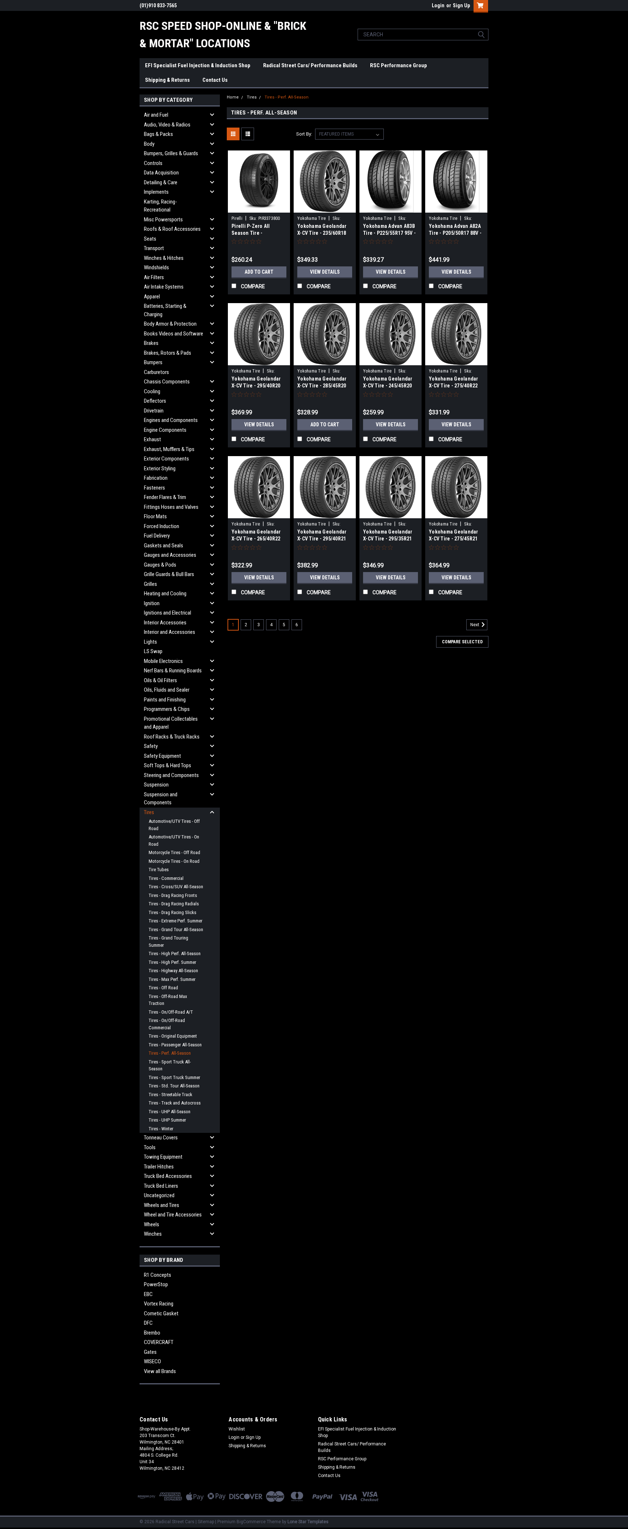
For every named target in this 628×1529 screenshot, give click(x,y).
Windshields (156, 267)
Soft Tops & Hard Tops (167, 765)
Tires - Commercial (166, 878)
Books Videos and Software (173, 333)
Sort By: (304, 134)
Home (233, 97)
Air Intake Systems (164, 286)
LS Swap (153, 651)
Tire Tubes (159, 869)
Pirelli (237, 218)
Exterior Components (166, 458)
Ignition (152, 603)
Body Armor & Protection (170, 324)
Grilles (150, 584)
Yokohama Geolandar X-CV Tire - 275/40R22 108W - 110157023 (453, 385)
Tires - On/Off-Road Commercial (167, 1024)
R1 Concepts (157, 1275)
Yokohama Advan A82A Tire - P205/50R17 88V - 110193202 (455, 233)
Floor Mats (155, 516)
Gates (150, 1352)
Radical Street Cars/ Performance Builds (310, 65)
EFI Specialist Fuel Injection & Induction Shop (197, 65)
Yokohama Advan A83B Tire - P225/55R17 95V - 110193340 (389, 233)
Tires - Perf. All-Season (170, 1053)
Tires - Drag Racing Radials (174, 903)
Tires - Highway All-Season (173, 970)
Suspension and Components (160, 798)
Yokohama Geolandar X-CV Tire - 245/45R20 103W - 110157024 (387, 385)
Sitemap (206, 1521)
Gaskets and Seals (163, 545)
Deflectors (155, 401)
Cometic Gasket (161, 1313)
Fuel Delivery (157, 535)
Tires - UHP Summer (167, 1120)
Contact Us (215, 80)
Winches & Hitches (164, 258)
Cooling (152, 391)
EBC (148, 1294)
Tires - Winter (161, 1128)
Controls (153, 163)
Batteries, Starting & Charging (165, 310)
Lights (150, 642)
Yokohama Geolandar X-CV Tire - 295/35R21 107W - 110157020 (387, 538)
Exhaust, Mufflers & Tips (169, 449)
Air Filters (154, 277)
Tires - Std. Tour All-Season (174, 1086)
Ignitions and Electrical (167, 612)
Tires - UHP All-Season (169, 1111)
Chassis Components (167, 381)
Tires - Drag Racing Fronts (173, 895)
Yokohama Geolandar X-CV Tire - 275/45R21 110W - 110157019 (453, 538)
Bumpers (153, 362)
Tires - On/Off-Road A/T (171, 1012)
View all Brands (160, 1371)
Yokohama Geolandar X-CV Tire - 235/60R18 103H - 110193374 (322, 233)
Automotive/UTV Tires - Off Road (174, 824)
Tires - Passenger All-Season (175, 1044)
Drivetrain (154, 410)
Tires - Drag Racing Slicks (172, 912)
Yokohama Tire (311, 218)
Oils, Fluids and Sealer (166, 690)
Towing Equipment (163, 1157)
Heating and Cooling (165, 593)
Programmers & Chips (167, 709)
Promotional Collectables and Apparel (171, 723)
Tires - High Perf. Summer (172, 962)
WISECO (152, 1361)
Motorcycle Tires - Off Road (174, 852)
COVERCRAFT (158, 1342)
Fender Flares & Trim (165, 497)
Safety (151, 746)
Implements (156, 192)
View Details (325, 272)
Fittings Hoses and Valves (171, 507)
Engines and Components (171, 420)
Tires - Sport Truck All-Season (170, 1065)
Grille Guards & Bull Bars (169, 574)
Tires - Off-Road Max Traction (168, 1000)
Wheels (151, 1224)
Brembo (152, 1332)
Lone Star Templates (308, 1521)
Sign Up (461, 5)
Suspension (156, 784)
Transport (154, 248)
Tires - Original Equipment (173, 1036)
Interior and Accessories (169, 632)
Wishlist (237, 1429)
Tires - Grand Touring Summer (168, 941)
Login (438, 5)
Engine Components (165, 430)
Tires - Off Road (163, 987)
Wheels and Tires (161, 1205)
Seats (150, 239)
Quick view (259, 207)
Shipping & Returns (167, 80)
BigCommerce (251, 1521)
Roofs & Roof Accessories (172, 229)
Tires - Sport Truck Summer (174, 1077)
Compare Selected (462, 641)
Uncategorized (159, 1195)
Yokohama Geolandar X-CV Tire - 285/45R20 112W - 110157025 (322, 385)
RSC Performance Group (398, 65)
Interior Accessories (165, 622)
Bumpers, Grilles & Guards (171, 153)
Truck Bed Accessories (168, 1176)
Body (149, 144)
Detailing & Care (160, 182)
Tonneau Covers (161, 1137)
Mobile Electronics (163, 661)
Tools (150, 1147)
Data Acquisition (161, 172)
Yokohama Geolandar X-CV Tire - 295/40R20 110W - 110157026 (256, 385)
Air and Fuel (156, 115)
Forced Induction (161, 526)
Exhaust (152, 439)
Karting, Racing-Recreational (160, 205)
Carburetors (156, 372)
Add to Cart (259, 272)
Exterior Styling (160, 468)
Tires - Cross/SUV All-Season (176, 886)
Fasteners (154, 487)
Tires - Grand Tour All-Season (176, 929)
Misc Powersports (163, 219)
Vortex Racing (158, 1303)
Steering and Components (171, 775)
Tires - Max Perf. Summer (172, 979)
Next (475, 625)
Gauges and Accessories (170, 555)
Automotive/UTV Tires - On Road (174, 840)
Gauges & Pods (160, 565)
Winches (153, 1234)
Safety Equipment (162, 756)
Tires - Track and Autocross (175, 1103)
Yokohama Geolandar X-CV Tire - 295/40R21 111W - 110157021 (322, 538)
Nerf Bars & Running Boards (173, 670)
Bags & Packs (158, 134)
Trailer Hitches (159, 1166)
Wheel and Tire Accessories (173, 1214)
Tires (149, 812)
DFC (148, 1323)
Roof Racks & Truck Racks (172, 736)
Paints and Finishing (165, 699)
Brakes (151, 343)
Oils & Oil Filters (160, 680)
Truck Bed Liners (161, 1186)
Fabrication (156, 478)
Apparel (152, 296)
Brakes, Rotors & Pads (167, 353)
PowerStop (156, 1284)
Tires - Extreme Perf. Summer (175, 921)
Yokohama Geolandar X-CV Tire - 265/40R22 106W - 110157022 (256, 538)
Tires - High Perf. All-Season (175, 953)
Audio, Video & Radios (167, 124)
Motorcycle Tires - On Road (174, 861)
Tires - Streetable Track (170, 1094)
